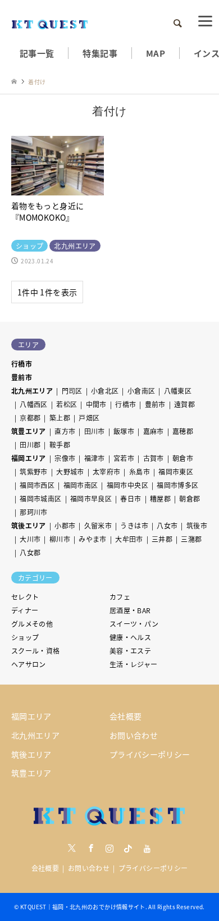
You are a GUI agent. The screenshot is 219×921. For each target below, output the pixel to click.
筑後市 (196, 525)
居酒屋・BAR (130, 610)
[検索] (177, 23)
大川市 (30, 539)
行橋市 (21, 363)
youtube (147, 848)
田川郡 (30, 444)
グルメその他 (32, 623)
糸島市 (139, 471)
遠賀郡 (184, 404)
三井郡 (162, 539)
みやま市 (92, 539)
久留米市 (98, 525)
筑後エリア (28, 525)
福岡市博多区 (177, 485)
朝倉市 (182, 458)
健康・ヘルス (130, 637)
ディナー (24, 610)
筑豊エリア (28, 431)
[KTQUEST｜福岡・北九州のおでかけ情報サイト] (50, 23)
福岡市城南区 (40, 498)
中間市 (96, 404)
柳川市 (59, 539)
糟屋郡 (160, 498)
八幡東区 (177, 390)
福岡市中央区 (127, 485)
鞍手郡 (59, 444)
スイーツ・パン (134, 623)
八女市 (167, 525)
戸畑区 (89, 417)
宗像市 (64, 458)
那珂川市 (33, 512)
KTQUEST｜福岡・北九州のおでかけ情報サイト (82, 906)
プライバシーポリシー (150, 754)
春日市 (130, 498)
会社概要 (126, 716)
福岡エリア (28, 458)
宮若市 (123, 458)
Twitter (72, 848)
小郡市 (64, 525)
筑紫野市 (33, 471)
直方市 (64, 431)
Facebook (91, 848)
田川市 (94, 431)
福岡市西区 (37, 485)
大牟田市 (129, 539)
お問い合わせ (134, 735)
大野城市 (70, 471)
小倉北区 (104, 390)
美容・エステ (130, 650)
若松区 (66, 404)
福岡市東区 (175, 471)
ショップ (25, 637)
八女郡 (30, 552)
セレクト (25, 596)
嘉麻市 (153, 431)
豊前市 (21, 377)
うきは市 (134, 525)
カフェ (120, 596)
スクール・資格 (35, 650)
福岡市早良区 (91, 498)
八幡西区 (33, 404)
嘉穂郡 (182, 431)
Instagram (109, 848)
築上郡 (59, 417)
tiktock (128, 848)
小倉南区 (141, 390)
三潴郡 (191, 539)
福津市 (94, 458)
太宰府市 (106, 471)
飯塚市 (123, 431)
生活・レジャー (134, 664)
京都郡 (30, 417)
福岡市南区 (80, 485)
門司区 (72, 390)
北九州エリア (32, 390)
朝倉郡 (189, 498)
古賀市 (153, 458)
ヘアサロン (28, 664)
